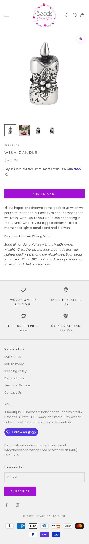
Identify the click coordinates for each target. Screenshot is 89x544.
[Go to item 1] (10, 130)
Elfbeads (12, 145)
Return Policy (14, 364)
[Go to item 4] (52, 130)
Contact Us (12, 392)
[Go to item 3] (38, 130)
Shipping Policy (15, 371)
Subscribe (20, 491)
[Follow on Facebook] (6, 505)
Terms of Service (17, 385)
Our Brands (12, 357)
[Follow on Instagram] (18, 505)
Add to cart (45, 194)
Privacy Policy (14, 378)
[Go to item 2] (24, 130)
